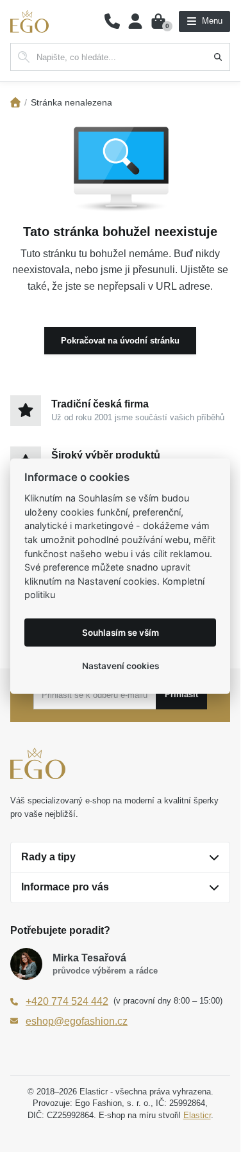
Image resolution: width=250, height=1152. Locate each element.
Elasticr (197, 1115)
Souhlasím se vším (120, 632)
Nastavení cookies (120, 665)
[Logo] (29, 21)
